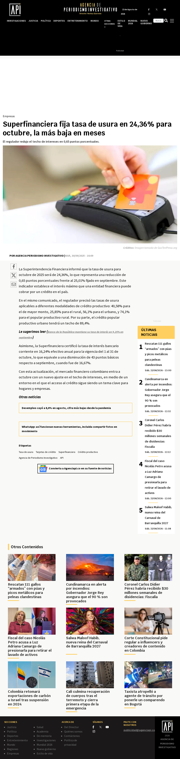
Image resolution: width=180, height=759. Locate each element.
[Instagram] (96, 731)
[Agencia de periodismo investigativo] (32, 9)
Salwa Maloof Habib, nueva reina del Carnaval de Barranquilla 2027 (158, 517)
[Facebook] (96, 727)
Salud (40, 727)
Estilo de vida (45, 753)
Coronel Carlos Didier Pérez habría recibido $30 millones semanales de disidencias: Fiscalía (158, 436)
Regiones (12, 749)
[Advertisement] (90, 87)
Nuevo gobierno (46, 749)
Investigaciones (46, 740)
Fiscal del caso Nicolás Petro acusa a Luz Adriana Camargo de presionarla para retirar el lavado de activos (158, 479)
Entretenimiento (17, 740)
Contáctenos (72, 736)
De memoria (44, 736)
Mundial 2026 (44, 744)
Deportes (12, 736)
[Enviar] (14, 285)
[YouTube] (109, 727)
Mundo (11, 744)
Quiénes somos (73, 731)
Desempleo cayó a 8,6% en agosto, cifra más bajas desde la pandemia (66, 408)
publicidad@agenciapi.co (139, 730)
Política (12, 731)
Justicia (11, 727)
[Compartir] (14, 267)
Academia (42, 731)
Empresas (9, 116)
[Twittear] (14, 277)
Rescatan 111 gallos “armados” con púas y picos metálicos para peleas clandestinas (158, 357)
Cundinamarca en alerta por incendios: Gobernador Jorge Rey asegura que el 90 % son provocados (158, 395)
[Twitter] (102, 727)
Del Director (71, 727)
